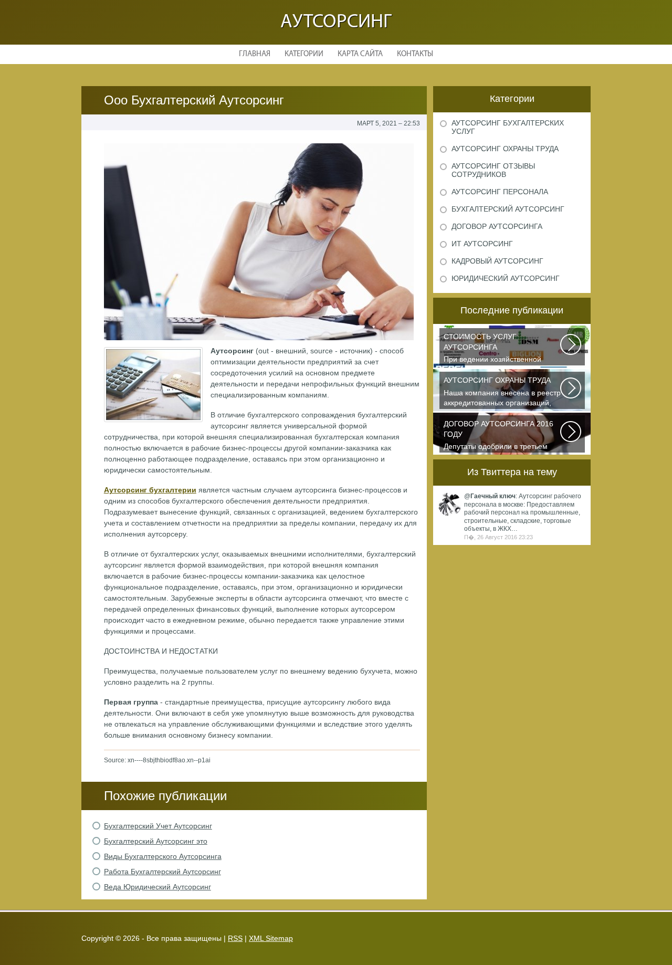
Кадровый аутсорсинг (497, 261)
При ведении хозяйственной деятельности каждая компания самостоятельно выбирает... (498, 348)
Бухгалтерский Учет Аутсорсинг (158, 826)
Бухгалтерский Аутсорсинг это (155, 841)
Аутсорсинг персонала (500, 191)
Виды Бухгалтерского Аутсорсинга (163, 856)
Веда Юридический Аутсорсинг (157, 887)
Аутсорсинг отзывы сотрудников (493, 170)
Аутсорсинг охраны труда (505, 148)
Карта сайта (360, 54)
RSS (235, 938)
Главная (254, 54)
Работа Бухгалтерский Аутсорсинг (162, 871)
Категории (304, 54)
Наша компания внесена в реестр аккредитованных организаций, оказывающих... (502, 392)
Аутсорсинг (336, 22)
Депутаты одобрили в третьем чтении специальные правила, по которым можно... (501, 436)
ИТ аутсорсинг (482, 243)
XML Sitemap (271, 938)
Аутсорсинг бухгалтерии (150, 490)
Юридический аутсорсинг (506, 278)
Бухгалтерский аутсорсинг (508, 209)
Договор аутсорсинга (497, 226)
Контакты (415, 54)
